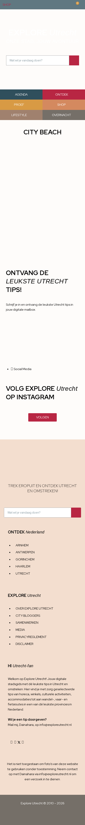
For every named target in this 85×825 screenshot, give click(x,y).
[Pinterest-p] (22, 742)
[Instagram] (11, 742)
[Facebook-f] (15, 742)
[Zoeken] (74, 60)
